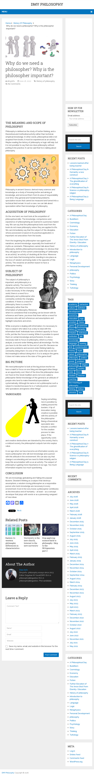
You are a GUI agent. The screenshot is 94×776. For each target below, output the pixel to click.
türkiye (81, 389)
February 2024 (76, 586)
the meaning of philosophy (75, 384)
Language (74, 256)
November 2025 (77, 525)
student (72, 375)
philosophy (74, 270)
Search (78, 146)
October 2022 (76, 625)
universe (72, 392)
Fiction (72, 233)
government (82, 326)
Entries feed (75, 754)
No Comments (14, 84)
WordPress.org (76, 762)
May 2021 (74, 646)
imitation (72, 333)
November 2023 (77, 593)
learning (83, 343)
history (72, 329)
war (80, 392)
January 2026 (75, 518)
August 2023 (75, 596)
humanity (81, 329)
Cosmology (75, 223)
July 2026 (74, 497)
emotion (72, 322)
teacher (81, 375)
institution (73, 336)
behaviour (84, 304)
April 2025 (74, 550)
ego (82, 318)
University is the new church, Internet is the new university (32, 542)
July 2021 (74, 643)
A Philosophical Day (78, 215)
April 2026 (74, 507)
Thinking (73, 284)
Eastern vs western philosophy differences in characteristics (12, 543)
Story (72, 281)
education (73, 318)
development (75, 311)
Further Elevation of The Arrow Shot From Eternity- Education (79, 240)
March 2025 (75, 554)
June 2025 (74, 543)
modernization (81, 347)
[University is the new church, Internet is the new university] (32, 529)
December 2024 (77, 564)
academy (73, 304)
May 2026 (74, 504)
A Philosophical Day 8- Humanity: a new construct (79, 172)
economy (73, 315)
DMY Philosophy (47, 4)
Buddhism (74, 219)
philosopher (82, 354)
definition (81, 308)
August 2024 (75, 579)
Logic (72, 259)
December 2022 (77, 618)
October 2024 (76, 571)
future (81, 322)
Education (74, 230)
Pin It (19, 511)
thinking (72, 389)
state (71, 372)
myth (80, 351)
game (71, 326)
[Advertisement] (32, 104)
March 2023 (75, 611)
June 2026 (74, 500)
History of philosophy (45, 81)
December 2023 (77, 589)
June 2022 (74, 635)
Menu (4, 12)
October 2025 (76, 529)
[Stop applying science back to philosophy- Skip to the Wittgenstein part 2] (50, 529)
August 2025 (75, 536)
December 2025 (77, 522)
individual (83, 333)
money (72, 351)
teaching (72, 379)
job (81, 336)
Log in (72, 751)
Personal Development (80, 266)
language (73, 343)
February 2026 (76, 514)
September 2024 (77, 575)
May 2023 (74, 603)
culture (72, 308)
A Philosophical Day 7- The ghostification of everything (79, 181)
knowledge (74, 340)
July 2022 (74, 632)
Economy (74, 226)
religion (85, 365)
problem (80, 361)
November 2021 (77, 639)
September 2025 (77, 532)
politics (84, 358)
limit (70, 347)
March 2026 (75, 511)
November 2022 (77, 621)
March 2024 (75, 582)
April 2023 (74, 607)
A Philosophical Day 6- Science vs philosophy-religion (80, 190)
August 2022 (75, 628)
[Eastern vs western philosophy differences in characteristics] (14, 529)
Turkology (74, 288)
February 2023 (76, 614)
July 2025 (74, 539)
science (72, 368)
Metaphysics (75, 263)
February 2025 (76, 557)
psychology (74, 365)
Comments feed (77, 758)
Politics (73, 274)
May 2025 (74, 546)
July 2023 (74, 600)
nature (71, 354)
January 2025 (75, 561)
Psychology (75, 277)
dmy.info (11, 81)
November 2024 (77, 568)
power (71, 361)
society (81, 368)
